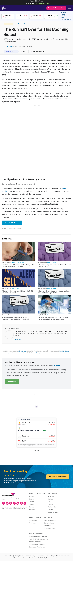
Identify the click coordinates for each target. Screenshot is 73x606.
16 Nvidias (56, 365)
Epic (49, 501)
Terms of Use (8, 556)
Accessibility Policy (43, 556)
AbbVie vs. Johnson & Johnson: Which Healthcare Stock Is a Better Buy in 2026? (54, 292)
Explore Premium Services (21, 24)
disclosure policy (38, 353)
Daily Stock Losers (66, 19)
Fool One (50, 509)
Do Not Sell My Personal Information (48, 558)
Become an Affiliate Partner (37, 547)
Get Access (20, 432)
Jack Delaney (15, 288)
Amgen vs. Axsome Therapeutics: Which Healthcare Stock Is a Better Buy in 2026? (15, 318)
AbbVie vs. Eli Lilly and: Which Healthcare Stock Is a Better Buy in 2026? (54, 265)
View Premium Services (58, 477)
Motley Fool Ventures (35, 541)
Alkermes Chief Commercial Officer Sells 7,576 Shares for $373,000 (17, 292)
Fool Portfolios (52, 507)
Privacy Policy (19, 556)
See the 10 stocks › (12, 223)
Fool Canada (32, 523)
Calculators (47, 525)
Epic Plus (50, 504)
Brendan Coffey (51, 262)
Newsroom (32, 504)
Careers (31, 499)
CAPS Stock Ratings (50, 520)
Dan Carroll (9, 46)
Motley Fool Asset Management (38, 536)
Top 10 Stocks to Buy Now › (56, 8)
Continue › (12, 381)
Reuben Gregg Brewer (17, 262)
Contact (31, 507)
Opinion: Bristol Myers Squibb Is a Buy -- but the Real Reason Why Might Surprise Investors (53, 318)
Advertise (32, 509)
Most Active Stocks (64, 13)
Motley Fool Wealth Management (38, 539)
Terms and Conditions (29, 558)
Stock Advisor (52, 499)
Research (32, 501)
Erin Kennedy (15, 315)
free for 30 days (22, 351)
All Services (51, 496)
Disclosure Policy (30, 556)
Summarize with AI (38, 51)
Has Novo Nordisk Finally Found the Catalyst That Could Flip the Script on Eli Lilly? (18, 265)
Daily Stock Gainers (64, 16)
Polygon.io (22, 508)
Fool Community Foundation (37, 544)
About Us (31, 496)
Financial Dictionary (49, 528)
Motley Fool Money (53, 512)
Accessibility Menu (36, 1)
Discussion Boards (49, 523)
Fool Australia (33, 520)
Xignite (16, 508)
